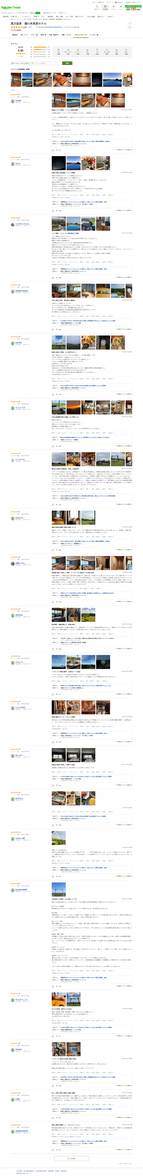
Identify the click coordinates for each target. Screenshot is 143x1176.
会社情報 (19, 1171)
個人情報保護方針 (29, 1171)
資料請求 (63, 1171)
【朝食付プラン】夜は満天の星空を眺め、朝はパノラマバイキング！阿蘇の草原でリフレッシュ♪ (85, 685)
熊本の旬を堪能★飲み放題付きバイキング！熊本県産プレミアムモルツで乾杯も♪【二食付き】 (85, 437)
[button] (16, 80)
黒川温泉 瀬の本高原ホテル (29, 23)
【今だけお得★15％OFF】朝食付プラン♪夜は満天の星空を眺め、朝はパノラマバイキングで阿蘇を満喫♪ (87, 496)
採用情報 (51, 1171)
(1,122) (80, 35)
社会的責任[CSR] (41, 1171)
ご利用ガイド (100, 2)
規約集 (57, 1171)
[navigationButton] (129, 79)
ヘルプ (93, 2)
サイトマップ (109, 2)
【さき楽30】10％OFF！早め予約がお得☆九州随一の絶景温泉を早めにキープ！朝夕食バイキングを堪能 (87, 320)
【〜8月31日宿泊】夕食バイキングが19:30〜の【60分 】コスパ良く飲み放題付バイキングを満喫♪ (86, 776)
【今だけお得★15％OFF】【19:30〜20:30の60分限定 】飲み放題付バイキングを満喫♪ (83, 385)
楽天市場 (128, 2)
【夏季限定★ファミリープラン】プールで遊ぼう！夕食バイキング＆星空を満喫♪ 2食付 (83, 202)
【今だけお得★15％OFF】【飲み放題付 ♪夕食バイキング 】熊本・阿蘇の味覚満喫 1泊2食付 (85, 141)
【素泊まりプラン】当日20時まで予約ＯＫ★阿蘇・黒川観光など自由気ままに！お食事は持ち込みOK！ (87, 593)
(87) (54, 35)
